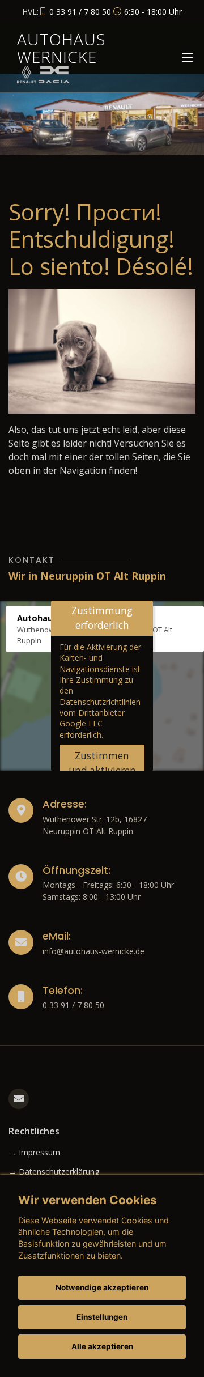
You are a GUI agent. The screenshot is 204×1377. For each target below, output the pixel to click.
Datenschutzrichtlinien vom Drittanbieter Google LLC (100, 712)
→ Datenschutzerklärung (53, 1172)
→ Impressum (34, 1153)
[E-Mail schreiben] (18, 1099)
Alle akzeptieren (102, 1346)
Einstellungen (102, 1316)
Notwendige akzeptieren (102, 1287)
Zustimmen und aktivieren (102, 763)
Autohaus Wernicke (61, 47)
